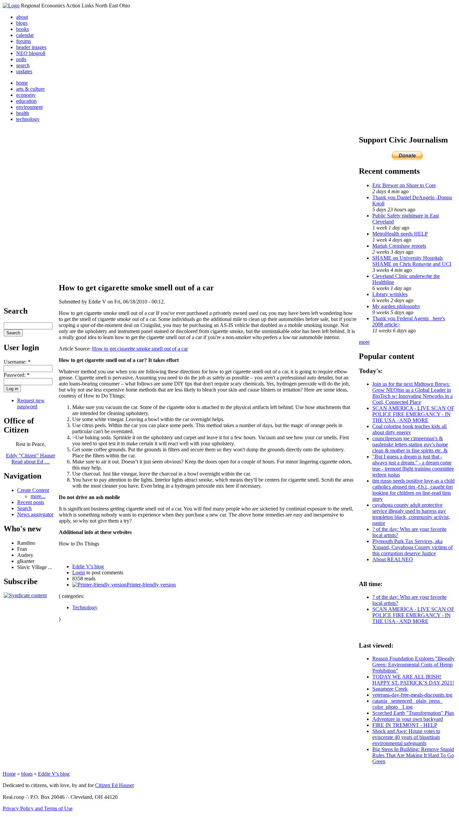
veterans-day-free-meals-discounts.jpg (412, 695)
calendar (25, 35)
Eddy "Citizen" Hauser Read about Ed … (30, 458)
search (23, 65)
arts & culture (30, 89)
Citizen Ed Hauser (114, 785)
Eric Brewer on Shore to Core (404, 185)
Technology (84, 607)
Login (78, 572)
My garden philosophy (396, 306)
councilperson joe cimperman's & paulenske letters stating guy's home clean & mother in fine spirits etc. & (410, 444)
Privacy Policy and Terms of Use (38, 808)
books (22, 29)
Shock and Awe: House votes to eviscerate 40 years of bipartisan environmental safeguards (406, 737)
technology (28, 119)
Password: (17, 375)
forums (23, 41)
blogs (22, 23)
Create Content (33, 490)
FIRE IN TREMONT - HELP (404, 725)
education (26, 101)
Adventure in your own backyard (407, 719)
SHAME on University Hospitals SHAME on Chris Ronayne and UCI (411, 261)
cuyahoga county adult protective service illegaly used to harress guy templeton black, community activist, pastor (411, 514)
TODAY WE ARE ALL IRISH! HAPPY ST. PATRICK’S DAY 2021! (413, 680)
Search (24, 508)
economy (26, 95)
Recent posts (30, 502)
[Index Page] (11, 5)
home (22, 83)
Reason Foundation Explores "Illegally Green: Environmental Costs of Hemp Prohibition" (413, 664)
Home (9, 774)
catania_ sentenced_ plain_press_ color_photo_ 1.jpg (407, 704)
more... (38, 496)
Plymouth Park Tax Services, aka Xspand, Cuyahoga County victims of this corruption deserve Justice (412, 547)
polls (21, 59)
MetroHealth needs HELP (400, 234)
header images (31, 47)
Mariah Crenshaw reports (399, 246)
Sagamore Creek (390, 689)
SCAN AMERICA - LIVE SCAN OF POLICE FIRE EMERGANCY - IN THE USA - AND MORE (413, 414)
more (364, 342)
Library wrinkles (390, 294)
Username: (17, 362)
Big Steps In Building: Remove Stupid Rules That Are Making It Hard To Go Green (413, 755)
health (22, 113)
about (22, 17)
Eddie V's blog (88, 566)
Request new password (31, 403)
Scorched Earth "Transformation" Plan (413, 713)
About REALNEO (392, 559)
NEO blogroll (30, 53)
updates (24, 71)
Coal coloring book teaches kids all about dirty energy (409, 429)
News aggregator (35, 514)
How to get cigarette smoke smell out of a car (140, 349)
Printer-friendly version (151, 584)
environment (29, 107)
